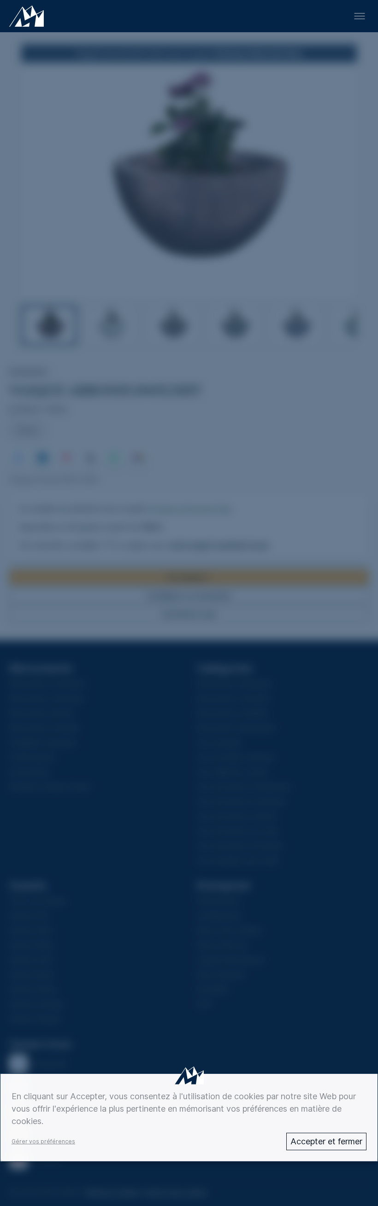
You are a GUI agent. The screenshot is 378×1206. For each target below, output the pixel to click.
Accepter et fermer (326, 1141)
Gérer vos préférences (43, 1141)
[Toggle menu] (359, 16)
